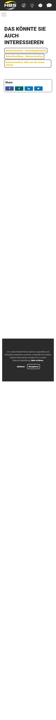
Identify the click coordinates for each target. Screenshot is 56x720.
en (50, 15)
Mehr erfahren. (37, 360)
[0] (50, 19)
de (45, 15)
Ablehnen (21, 367)
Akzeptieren (33, 367)
